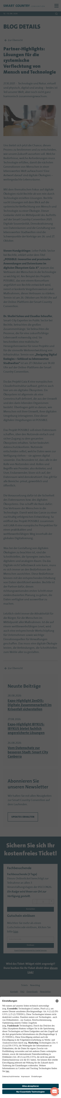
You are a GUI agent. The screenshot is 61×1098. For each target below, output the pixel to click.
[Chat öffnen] (54, 1091)
